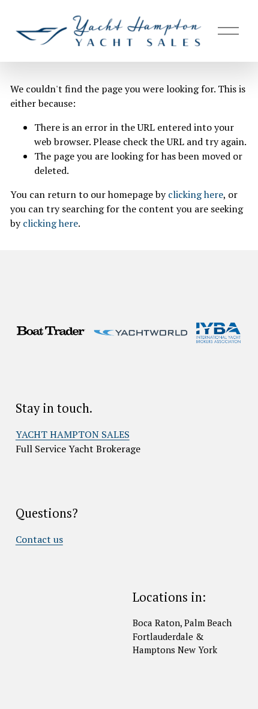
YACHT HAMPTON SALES (73, 434)
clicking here (195, 194)
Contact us (39, 539)
